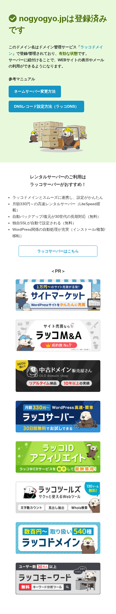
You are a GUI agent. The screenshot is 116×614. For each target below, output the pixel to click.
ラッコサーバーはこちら (58, 251)
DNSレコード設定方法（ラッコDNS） (46, 106)
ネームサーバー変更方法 (35, 91)
